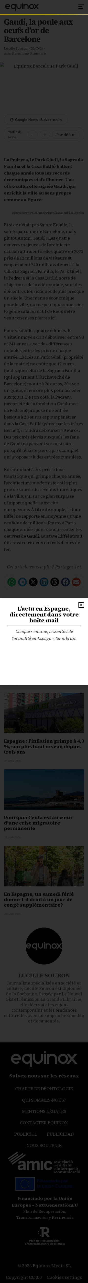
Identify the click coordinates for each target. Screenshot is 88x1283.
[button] (81, 605)
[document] (44, 641)
